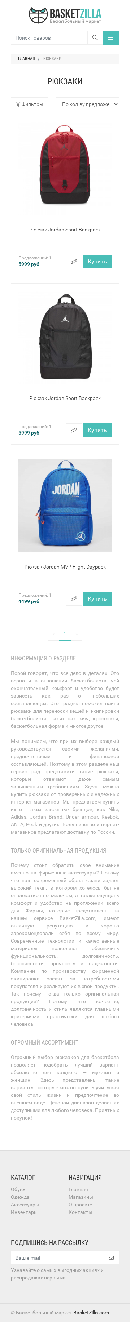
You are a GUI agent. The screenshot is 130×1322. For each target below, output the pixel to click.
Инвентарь (24, 1212)
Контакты (80, 1212)
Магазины (81, 1197)
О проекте (80, 1204)
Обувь (18, 1189)
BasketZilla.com (91, 1313)
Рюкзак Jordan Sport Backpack (65, 229)
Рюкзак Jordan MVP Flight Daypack (65, 567)
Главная (78, 1189)
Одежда (20, 1197)
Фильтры (32, 104)
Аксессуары (25, 1204)
